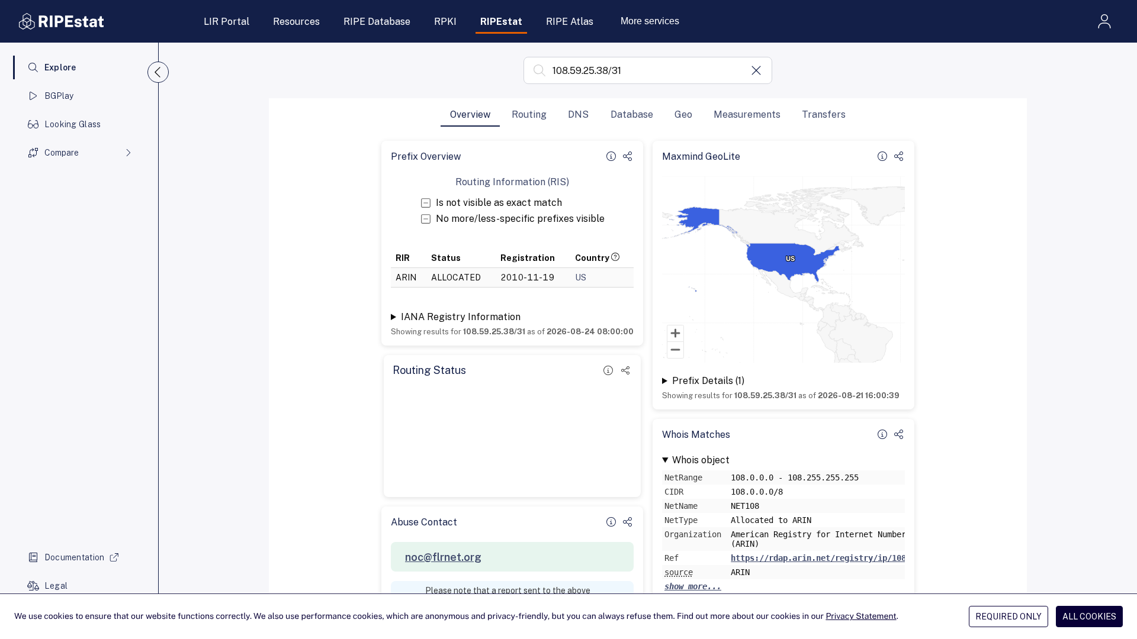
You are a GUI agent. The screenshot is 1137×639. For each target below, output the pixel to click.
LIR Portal (226, 21)
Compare (61, 152)
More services (650, 21)
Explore (60, 67)
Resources (296, 21)
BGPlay (59, 96)
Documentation (74, 557)
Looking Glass (72, 124)
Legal (56, 585)
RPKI (445, 21)
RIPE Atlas (569, 21)
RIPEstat (501, 21)
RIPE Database (376, 21)
